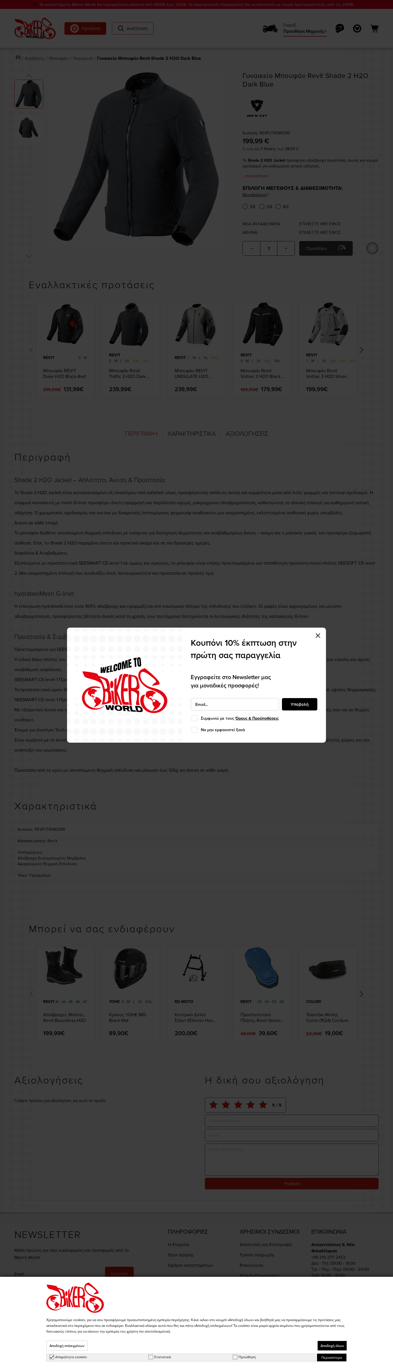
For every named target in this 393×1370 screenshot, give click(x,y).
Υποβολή (300, 704)
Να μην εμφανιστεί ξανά (223, 730)
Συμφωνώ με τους (240, 718)
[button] (318, 635)
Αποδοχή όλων (332, 1345)
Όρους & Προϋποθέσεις (257, 718)
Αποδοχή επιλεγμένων (66, 1345)
